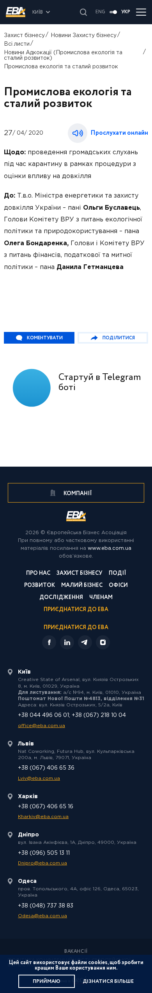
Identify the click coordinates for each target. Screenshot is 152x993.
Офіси (118, 586)
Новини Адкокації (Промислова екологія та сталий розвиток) (63, 55)
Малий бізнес (82, 586)
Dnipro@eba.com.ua (42, 863)
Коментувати (45, 338)
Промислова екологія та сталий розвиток (61, 66)
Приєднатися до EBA (76, 610)
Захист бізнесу (24, 35)
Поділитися (119, 338)
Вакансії (76, 951)
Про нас (38, 573)
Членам (101, 598)
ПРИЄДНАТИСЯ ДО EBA (76, 627)
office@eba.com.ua (41, 726)
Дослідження (61, 598)
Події (117, 573)
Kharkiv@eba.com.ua (43, 817)
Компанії (77, 493)
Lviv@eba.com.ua (39, 778)
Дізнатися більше (108, 981)
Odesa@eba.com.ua (42, 916)
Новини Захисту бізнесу (84, 35)
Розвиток (39, 586)
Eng (100, 12)
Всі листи (17, 44)
